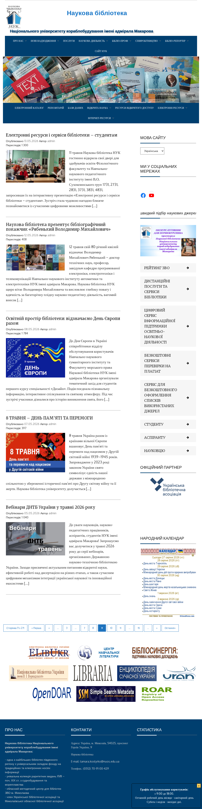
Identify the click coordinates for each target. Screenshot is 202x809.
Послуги (69, 40)
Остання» (170, 628)
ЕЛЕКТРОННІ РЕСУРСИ (171, 107)
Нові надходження (43, 40)
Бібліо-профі (120, 40)
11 (120, 628)
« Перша (36, 628)
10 (111, 628)
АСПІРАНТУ (154, 437)
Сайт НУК (101, 51)
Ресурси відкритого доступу (134, 107)
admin (51, 141)
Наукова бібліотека (97, 12)
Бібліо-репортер (175, 40)
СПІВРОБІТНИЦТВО (146, 40)
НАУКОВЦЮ (154, 450)
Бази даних (75, 107)
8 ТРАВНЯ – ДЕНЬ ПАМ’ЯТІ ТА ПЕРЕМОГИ (49, 418)
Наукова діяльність (92, 40)
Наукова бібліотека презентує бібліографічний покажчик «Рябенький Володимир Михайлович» (58, 227)
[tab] (168, 267)
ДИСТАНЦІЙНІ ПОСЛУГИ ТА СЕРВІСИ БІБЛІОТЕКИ (157, 289)
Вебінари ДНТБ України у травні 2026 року (50, 507)
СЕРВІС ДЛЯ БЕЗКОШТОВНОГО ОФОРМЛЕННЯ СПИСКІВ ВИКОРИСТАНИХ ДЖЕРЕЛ (160, 397)
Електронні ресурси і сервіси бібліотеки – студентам (61, 135)
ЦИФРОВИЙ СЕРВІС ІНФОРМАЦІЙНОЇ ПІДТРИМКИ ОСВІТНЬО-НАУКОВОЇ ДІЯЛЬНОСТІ (159, 326)
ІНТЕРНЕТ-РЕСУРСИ (99, 118)
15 (139, 628)
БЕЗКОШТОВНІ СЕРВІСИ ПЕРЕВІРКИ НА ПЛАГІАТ (157, 363)
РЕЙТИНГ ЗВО (156, 268)
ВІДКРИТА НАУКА (97, 107)
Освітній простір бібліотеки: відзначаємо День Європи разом (63, 321)
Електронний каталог (29, 107)
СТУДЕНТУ (153, 424)
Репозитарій (56, 107)
